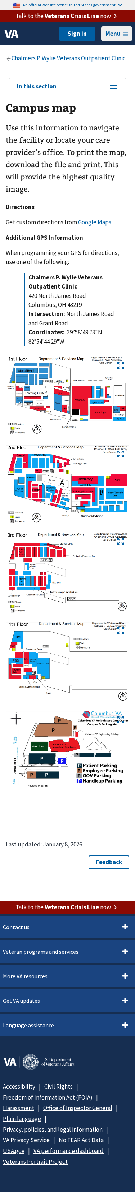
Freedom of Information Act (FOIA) (48, 1097)
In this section (37, 86)
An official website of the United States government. (70, 5)
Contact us (16, 927)
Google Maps (94, 222)
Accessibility (19, 1087)
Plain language (22, 1119)
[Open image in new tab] (120, 365)
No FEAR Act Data (81, 1140)
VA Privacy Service (26, 1140)
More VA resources (25, 976)
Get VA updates (21, 1000)
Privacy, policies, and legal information (53, 1130)
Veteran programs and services (40, 951)
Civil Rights (58, 1087)
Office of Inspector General (77, 1108)
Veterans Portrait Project (35, 1162)
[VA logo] (11, 34)
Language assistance (28, 1025)
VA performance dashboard (68, 1151)
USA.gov (13, 1151)
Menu (113, 34)
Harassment (18, 1108)
